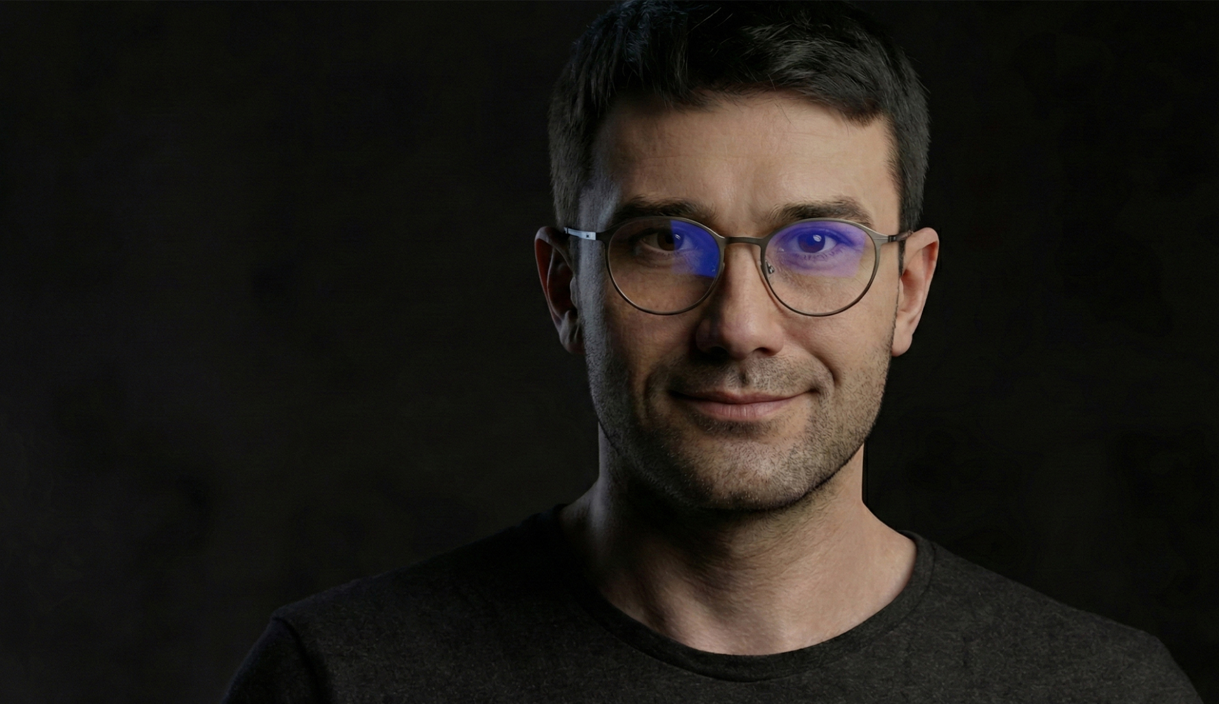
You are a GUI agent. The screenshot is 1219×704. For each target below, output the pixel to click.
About (325, 35)
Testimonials (575, 35)
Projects (397, 35)
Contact (804, 35)
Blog (736, 35)
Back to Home (609, 482)
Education (480, 35)
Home (262, 35)
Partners (667, 35)
